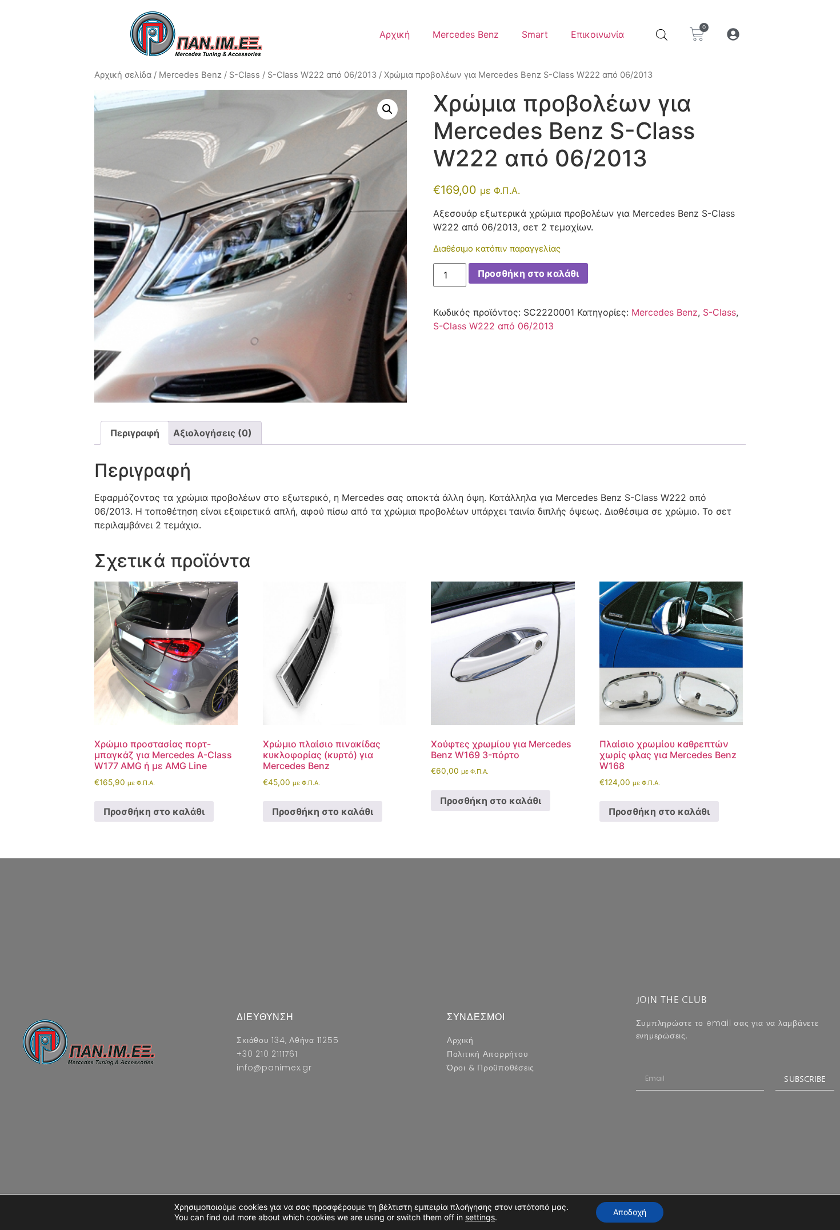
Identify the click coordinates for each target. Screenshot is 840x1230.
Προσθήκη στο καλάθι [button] (154, 811)
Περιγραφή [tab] (134, 433)
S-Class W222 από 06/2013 (322, 75)
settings (480, 1217)
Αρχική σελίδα (122, 75)
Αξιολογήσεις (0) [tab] (212, 433)
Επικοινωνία (597, 34)
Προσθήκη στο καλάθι (528, 273)
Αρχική (394, 34)
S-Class (244, 75)
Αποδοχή (629, 1212)
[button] (733, 34)
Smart (535, 34)
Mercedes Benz (466, 34)
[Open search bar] (661, 34)
